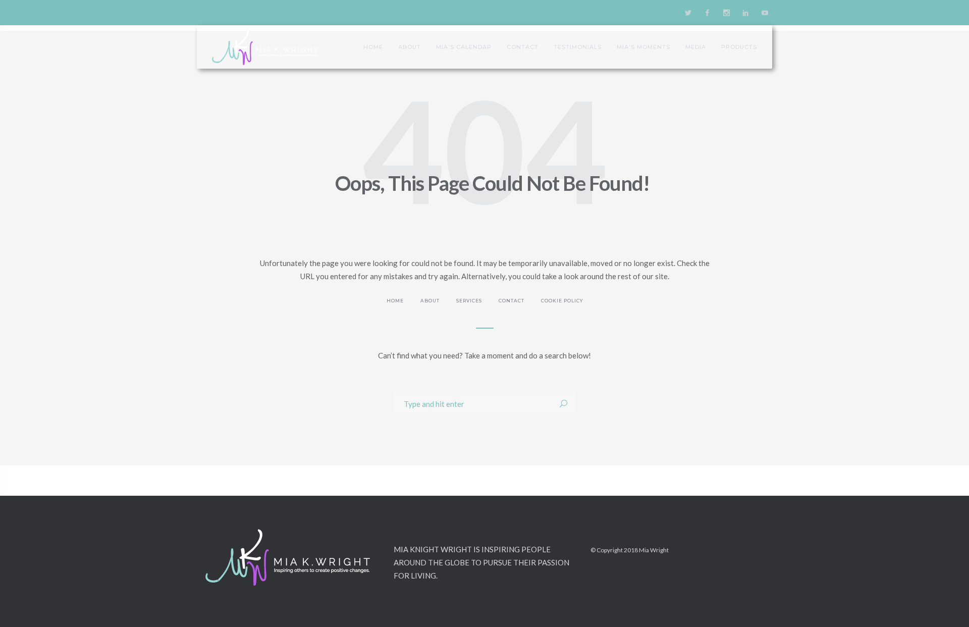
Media (695, 46)
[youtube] (764, 12)
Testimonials (578, 46)
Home (373, 46)
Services (469, 300)
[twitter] (687, 12)
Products (739, 46)
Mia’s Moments (643, 46)
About (409, 46)
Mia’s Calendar (464, 46)
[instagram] (726, 12)
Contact (523, 46)
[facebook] (707, 12)
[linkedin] (745, 12)
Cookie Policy (562, 300)
